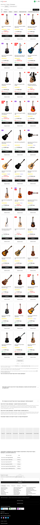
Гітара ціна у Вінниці (17, 493)
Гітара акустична (3, 494)
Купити (6, 35)
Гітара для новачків (29, 433)
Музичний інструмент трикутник (31, 490)
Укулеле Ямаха (36, 433)
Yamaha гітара (8, 433)
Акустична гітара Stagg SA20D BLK (7, 457)
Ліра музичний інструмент (30, 489)
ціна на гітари (6, 407)
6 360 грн (18, 466)
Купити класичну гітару (4, 492)
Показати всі (20, 360)
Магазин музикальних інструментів (6, 405)
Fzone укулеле (15, 433)
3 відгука (8, 29)
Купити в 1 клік (7, 39)
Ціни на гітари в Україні (17, 488)
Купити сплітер (3, 489)
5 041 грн (18, 457)
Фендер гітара (21, 433)
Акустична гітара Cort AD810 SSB (6, 459)
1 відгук (34, 29)
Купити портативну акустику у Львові (31, 494)
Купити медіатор (16, 491)
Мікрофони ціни (3, 493)
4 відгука (21, 29)
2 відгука (34, 318)
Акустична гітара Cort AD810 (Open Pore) (8, 468)
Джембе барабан (16, 494)
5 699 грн (18, 459)
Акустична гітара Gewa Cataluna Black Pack (8, 466)
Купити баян (3, 491)
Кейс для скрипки (16, 489)
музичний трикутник (33, 413)
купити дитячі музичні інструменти (22, 406)
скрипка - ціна (16, 414)
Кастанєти (2, 490)
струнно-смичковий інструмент (6, 408)
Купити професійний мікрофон (31, 487)
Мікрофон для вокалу (4, 488)
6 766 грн (18, 464)
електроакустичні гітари (34, 405)
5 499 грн (18, 468)
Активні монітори (29, 495)
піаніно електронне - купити (15, 412)
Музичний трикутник (4, 487)
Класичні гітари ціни (17, 492)
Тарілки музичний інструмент (18, 487)
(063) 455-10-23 (7, 372)
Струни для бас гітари (29, 488)
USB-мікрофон (28, 491)
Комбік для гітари (29, 492)
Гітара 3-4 (3, 433)
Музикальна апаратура (17, 490)
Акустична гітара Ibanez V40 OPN (6, 464)
